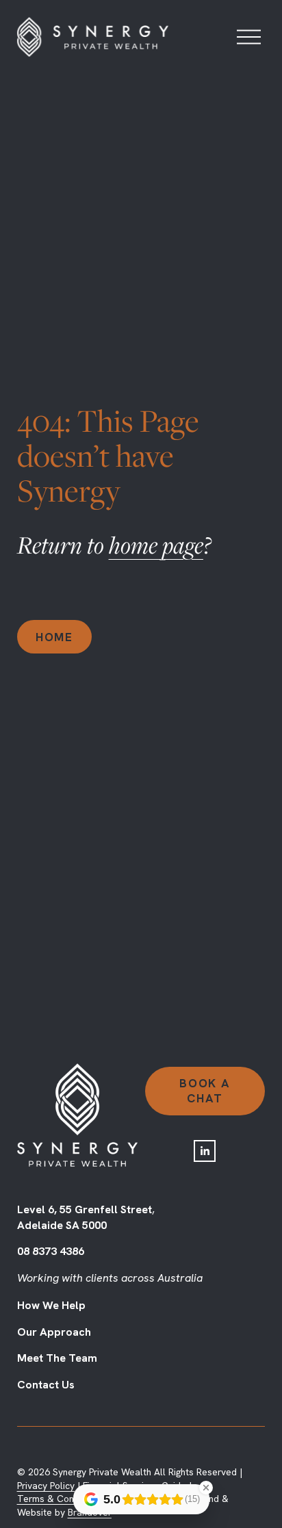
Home (54, 637)
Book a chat (204, 1091)
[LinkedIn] (205, 1151)
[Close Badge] (206, 1487)
